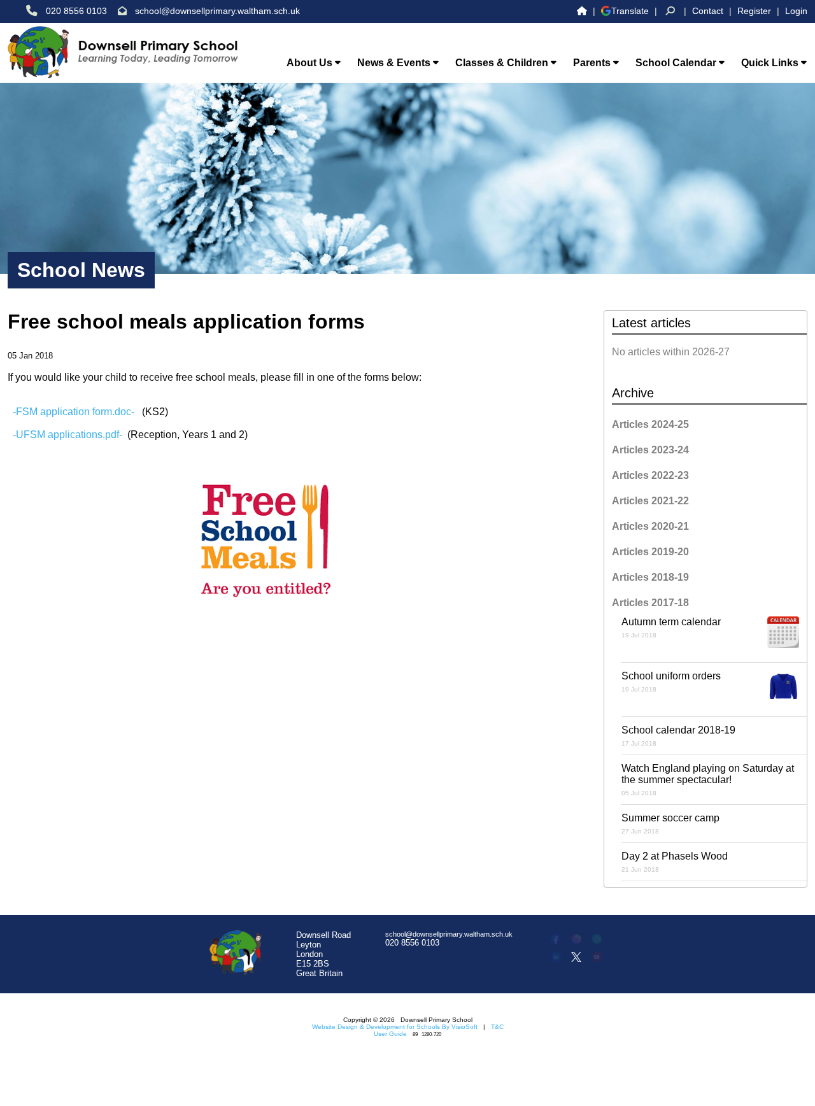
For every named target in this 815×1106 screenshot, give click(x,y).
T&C (497, 1026)
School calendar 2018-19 (678, 736)
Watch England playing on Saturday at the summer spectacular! (707, 780)
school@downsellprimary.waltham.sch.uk (217, 11)
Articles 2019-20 (650, 551)
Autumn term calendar (671, 627)
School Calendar (677, 62)
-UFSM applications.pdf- (67, 434)
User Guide (390, 1033)
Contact (707, 11)
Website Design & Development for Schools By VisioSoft (395, 1026)
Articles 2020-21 (650, 526)
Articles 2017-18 (650, 602)
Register (754, 11)
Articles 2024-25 (650, 424)
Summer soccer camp (670, 823)
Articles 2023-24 (650, 449)
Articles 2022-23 (650, 475)
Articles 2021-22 (650, 500)
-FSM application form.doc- (73, 411)
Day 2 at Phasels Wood (674, 862)
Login (796, 11)
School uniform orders (671, 681)
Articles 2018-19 (650, 577)
